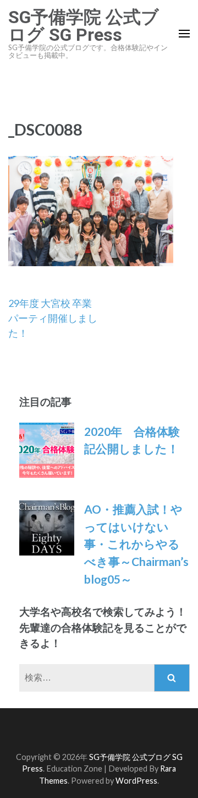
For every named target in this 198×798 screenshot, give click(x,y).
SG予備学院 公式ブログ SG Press (83, 26)
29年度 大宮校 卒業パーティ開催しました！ (52, 318)
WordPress (136, 780)
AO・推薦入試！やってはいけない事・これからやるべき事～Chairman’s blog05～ (136, 543)
